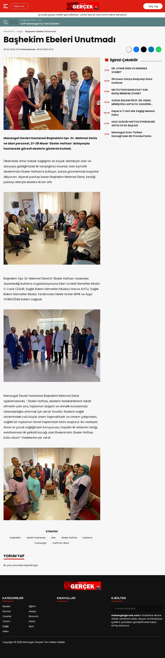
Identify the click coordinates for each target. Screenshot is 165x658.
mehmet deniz (60, 543)
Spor (31, 626)
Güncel (6, 611)
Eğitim (32, 606)
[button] (12, 22)
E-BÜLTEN (118, 598)
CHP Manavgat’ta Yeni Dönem (39, 24)
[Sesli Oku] (129, 49)
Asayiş (32, 611)
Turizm (6, 621)
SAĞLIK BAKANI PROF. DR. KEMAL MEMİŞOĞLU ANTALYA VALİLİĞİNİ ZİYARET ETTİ (131, 102)
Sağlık (20, 31)
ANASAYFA (9, 31)
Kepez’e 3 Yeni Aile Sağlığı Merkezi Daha (133, 112)
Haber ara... (19, 6)
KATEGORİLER (12, 598)
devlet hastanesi (36, 537)
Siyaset (6, 606)
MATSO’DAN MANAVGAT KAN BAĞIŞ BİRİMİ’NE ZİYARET (130, 91)
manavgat (41, 543)
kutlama (87, 537)
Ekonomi (33, 616)
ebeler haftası (69, 537)
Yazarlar (6, 616)
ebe (53, 537)
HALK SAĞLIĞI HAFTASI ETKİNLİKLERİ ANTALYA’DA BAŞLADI (133, 123)
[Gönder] (159, 608)
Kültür (32, 621)
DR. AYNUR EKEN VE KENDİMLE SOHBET (129, 70)
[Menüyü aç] (6, 6)
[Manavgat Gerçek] (83, 6)
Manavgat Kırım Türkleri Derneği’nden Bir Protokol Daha (131, 134)
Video (5, 631)
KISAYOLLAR (66, 598)
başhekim (15, 537)
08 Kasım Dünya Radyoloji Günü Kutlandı (132, 80)
